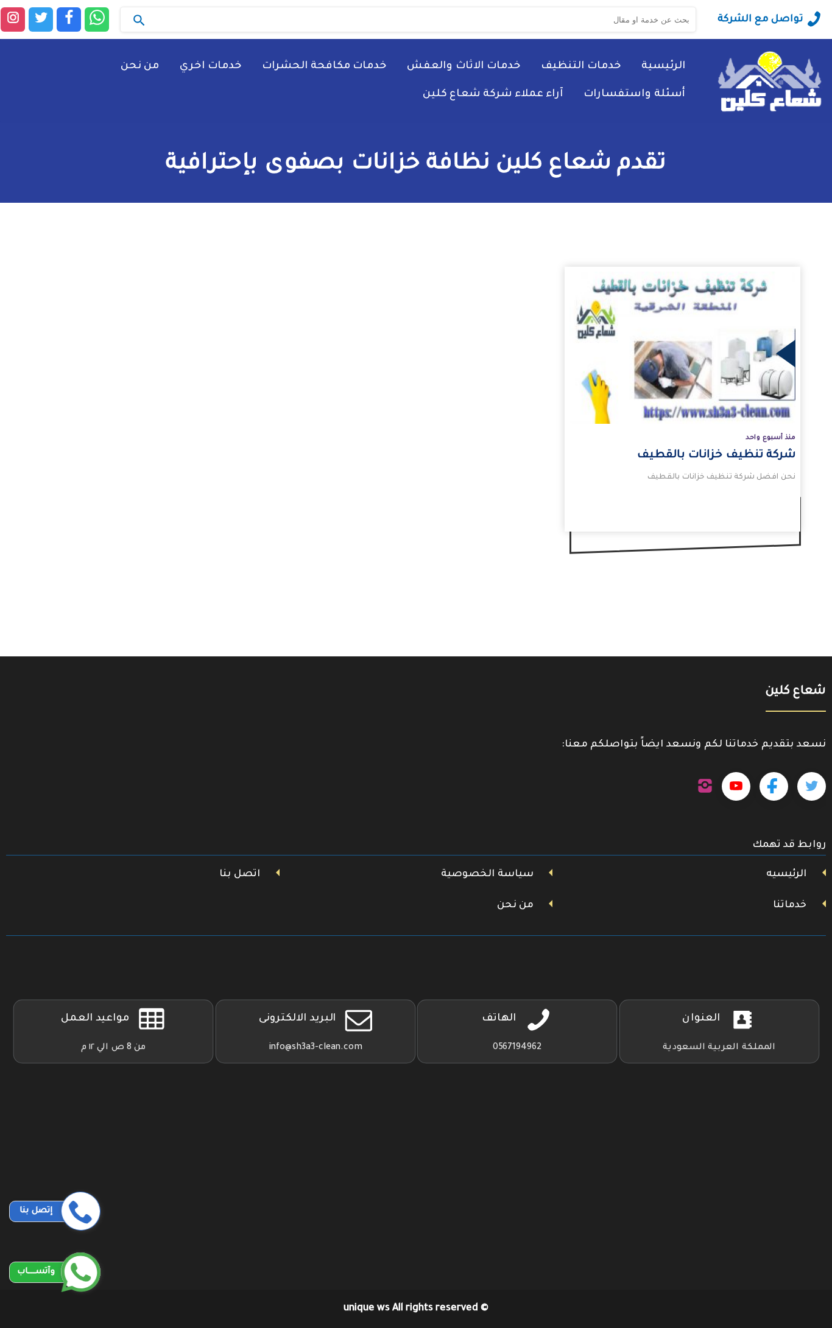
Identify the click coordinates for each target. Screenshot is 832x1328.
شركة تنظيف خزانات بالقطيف (716, 455)
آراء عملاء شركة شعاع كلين (493, 94)
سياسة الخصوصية (487, 874)
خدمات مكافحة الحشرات (324, 66)
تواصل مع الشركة (760, 19)
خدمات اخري (210, 66)
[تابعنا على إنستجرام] (705, 786)
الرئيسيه (786, 874)
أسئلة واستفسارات (634, 94)
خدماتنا (789, 905)
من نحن (140, 66)
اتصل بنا (239, 874)
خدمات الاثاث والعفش (463, 66)
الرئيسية (663, 66)
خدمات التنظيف (581, 66)
